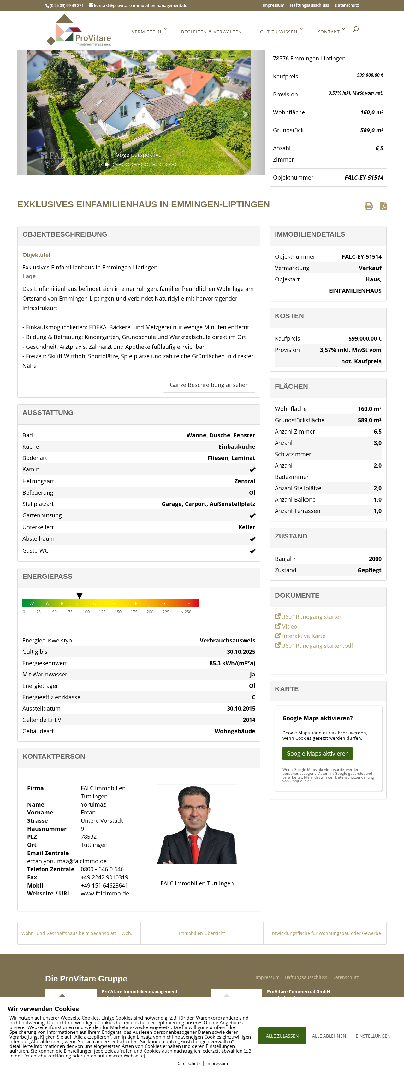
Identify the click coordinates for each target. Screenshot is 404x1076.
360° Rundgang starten (312, 616)
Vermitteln (147, 32)
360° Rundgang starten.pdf (317, 645)
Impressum (273, 5)
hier (307, 781)
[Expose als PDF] (383, 206)
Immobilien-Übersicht (202, 933)
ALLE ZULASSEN (282, 1036)
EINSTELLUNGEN (373, 1036)
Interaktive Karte (303, 636)
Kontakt (328, 32)
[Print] (369, 206)
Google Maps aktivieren (317, 753)
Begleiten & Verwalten (211, 32)
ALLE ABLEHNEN (329, 1036)
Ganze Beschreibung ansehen (209, 384)
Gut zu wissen (279, 32)
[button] (31, 112)
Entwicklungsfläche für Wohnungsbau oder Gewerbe (325, 933)
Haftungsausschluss (309, 5)
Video (289, 626)
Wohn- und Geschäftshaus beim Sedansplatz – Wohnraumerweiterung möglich (78, 933)
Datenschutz (347, 5)
